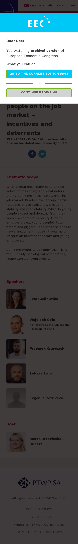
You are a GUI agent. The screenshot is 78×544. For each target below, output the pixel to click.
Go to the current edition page (39, 73)
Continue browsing (39, 92)
